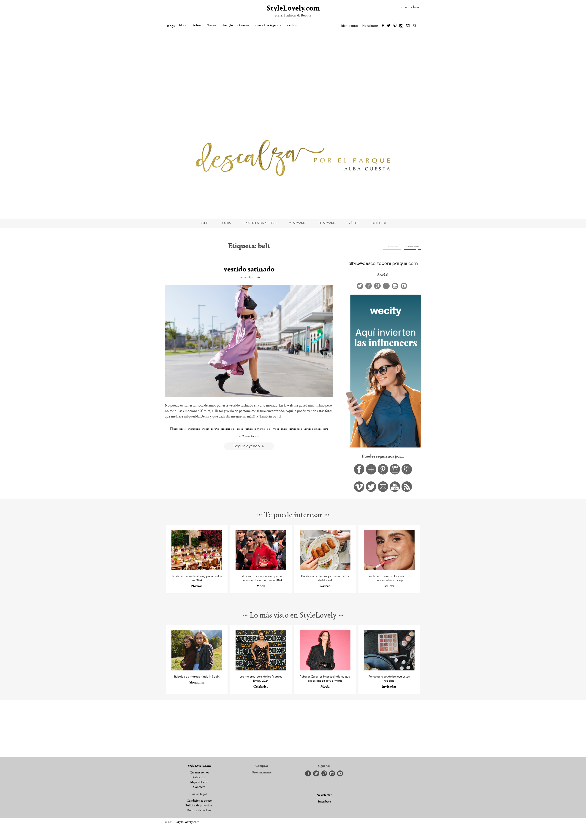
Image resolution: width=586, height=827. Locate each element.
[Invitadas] (389, 669)
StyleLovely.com (293, 8)
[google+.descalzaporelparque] (406, 473)
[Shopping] (196, 669)
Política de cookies (199, 810)
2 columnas (412, 246)
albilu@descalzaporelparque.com (383, 263)
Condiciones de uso (199, 801)
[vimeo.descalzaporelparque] (359, 490)
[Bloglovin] (386, 286)
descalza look (227, 428)
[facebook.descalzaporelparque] (359, 473)
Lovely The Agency (267, 25)
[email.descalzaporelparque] (382, 490)
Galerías (243, 25)
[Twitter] (388, 26)
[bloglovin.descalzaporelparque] (371, 473)
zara (325, 428)
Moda (183, 25)
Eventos (291, 25)
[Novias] (196, 569)
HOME (204, 223)
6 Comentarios (249, 436)
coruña (215, 428)
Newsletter (370, 26)
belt (176, 428)
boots (182, 428)
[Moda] (261, 569)
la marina (260, 428)
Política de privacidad (199, 805)
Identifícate (349, 26)
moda (276, 428)
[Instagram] (401, 26)
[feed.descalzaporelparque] (406, 490)
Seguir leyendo (247, 445)
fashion (249, 428)
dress (240, 428)
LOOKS (226, 223)
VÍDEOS (354, 223)
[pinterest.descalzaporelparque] (382, 473)
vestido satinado (249, 269)
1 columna (392, 246)
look (269, 428)
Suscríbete (324, 801)
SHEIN (284, 428)
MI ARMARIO (297, 223)
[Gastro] (325, 569)
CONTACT (379, 223)
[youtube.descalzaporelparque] (394, 490)
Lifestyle (227, 25)
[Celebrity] (261, 669)
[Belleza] (389, 569)
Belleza (197, 25)
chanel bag (193, 428)
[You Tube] (407, 26)
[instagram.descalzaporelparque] (394, 473)
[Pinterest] (395, 26)
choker (205, 428)
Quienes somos (199, 772)
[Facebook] (382, 26)
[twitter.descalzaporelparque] (371, 490)
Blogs (171, 26)
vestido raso (295, 428)
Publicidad (199, 777)
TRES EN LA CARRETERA (260, 223)
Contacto (199, 787)
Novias (211, 25)
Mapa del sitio (199, 782)
